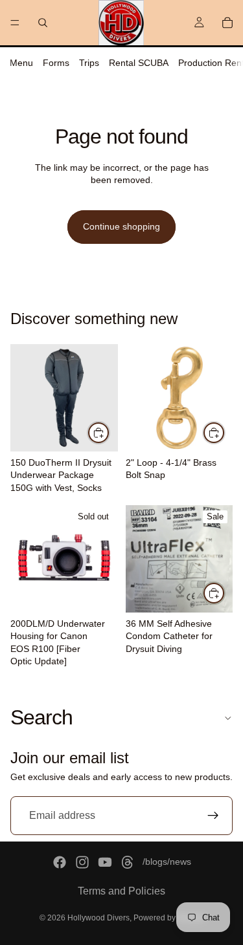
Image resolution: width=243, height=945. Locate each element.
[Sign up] (213, 816)
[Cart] (227, 22)
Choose (109, 432)
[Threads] (127, 862)
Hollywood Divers (98, 917)
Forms (56, 63)
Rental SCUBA (138, 63)
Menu (21, 63)
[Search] (43, 22)
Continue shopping (121, 226)
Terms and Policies (121, 890)
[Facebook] (59, 862)
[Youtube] (105, 862)
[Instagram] (82, 862)
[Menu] (15, 23)
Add (225, 432)
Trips (89, 63)
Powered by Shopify (168, 917)
